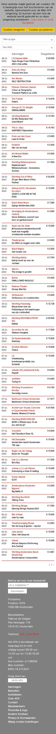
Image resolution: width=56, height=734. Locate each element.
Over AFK (14, 698)
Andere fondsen (18, 713)
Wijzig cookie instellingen (23, 721)
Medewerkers (16, 706)
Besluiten (13, 690)
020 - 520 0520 (29, 634)
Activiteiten (15, 694)
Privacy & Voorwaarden (22, 717)
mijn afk (17, 680)
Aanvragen (14, 686)
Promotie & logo (18, 710)
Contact (13, 702)
